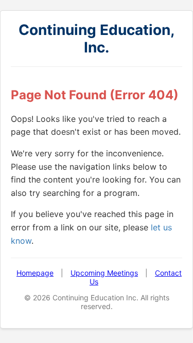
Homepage (35, 272)
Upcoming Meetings (104, 272)
